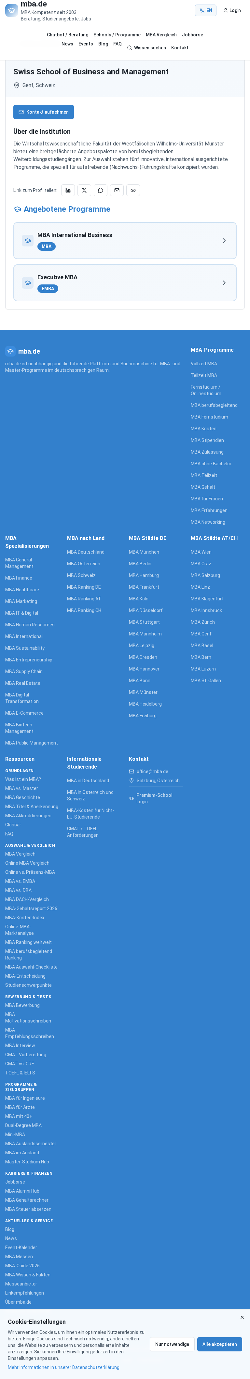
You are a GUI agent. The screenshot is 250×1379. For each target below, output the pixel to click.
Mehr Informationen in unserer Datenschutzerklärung (63, 1367)
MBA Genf (201, 633)
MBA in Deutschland (88, 780)
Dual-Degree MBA (23, 1125)
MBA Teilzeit (204, 475)
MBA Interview (20, 1045)
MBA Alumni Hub (22, 1191)
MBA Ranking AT (84, 598)
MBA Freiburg (143, 715)
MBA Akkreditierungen (28, 815)
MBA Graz (201, 563)
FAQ (117, 43)
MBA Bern (201, 657)
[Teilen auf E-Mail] (117, 190)
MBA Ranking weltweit (28, 942)
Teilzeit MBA (204, 375)
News (67, 43)
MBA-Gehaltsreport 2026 (31, 908)
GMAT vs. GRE (19, 1063)
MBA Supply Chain (24, 671)
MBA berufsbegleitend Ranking (28, 954)
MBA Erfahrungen (209, 510)
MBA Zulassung (207, 452)
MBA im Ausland (22, 1152)
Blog (103, 43)
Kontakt (179, 47)
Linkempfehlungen (24, 1293)
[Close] (242, 1317)
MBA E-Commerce (24, 713)
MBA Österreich (83, 563)
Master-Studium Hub (27, 1161)
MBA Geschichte (22, 797)
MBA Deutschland (85, 552)
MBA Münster (143, 692)
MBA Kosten (203, 428)
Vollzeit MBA (204, 363)
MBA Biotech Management (19, 728)
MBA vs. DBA (18, 890)
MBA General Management (19, 563)
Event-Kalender (21, 1247)
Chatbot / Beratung (67, 34)
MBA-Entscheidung (25, 976)
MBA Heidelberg (145, 704)
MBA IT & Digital (21, 613)
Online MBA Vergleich (27, 863)
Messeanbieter (21, 1283)
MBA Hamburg (144, 575)
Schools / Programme (117, 34)
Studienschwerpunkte (28, 985)
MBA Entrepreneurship (28, 659)
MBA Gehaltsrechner (27, 1200)
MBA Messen (19, 1256)
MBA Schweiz (81, 575)
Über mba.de (18, 1302)
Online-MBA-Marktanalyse (19, 930)
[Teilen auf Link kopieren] (133, 190)
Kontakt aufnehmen (47, 112)
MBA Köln (138, 598)
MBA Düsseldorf (146, 610)
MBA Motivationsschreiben (28, 1017)
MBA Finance (18, 578)
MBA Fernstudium (209, 417)
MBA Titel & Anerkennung (31, 806)
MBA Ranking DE (84, 587)
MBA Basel (202, 645)
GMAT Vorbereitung (25, 1054)
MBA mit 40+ (18, 1116)
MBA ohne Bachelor (211, 463)
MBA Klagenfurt (207, 598)
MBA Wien (201, 552)
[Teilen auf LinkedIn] (68, 190)
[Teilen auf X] (84, 190)
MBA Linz (200, 587)
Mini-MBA (15, 1134)
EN (209, 10)
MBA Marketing (21, 601)
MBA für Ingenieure (25, 1098)
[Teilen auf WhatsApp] (100, 190)
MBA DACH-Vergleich (27, 899)
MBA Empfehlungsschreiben (29, 1033)
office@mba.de (152, 771)
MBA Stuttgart (144, 622)
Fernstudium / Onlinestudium (206, 390)
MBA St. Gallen (206, 680)
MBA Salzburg (205, 575)
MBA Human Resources (30, 624)
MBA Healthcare (22, 589)
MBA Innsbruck (206, 610)
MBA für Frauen (207, 498)
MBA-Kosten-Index (24, 917)
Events (85, 43)
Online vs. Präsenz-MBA (30, 872)
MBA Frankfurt (144, 587)
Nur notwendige (172, 1344)
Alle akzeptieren (219, 1344)
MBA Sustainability (25, 648)
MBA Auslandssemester (30, 1143)
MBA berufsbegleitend (214, 405)
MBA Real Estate (22, 683)
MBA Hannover (144, 668)
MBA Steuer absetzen (28, 1209)
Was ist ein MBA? (23, 779)
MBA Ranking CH (84, 610)
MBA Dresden (143, 657)
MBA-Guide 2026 (22, 1265)
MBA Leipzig (141, 645)
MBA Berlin (140, 563)
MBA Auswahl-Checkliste (31, 967)
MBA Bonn (139, 680)
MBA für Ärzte (20, 1107)
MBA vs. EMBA (20, 881)
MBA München (144, 552)
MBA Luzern (203, 668)
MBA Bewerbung (22, 1005)
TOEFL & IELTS (20, 1072)
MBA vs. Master (21, 788)
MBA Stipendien (207, 440)
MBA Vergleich (161, 34)
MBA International (24, 636)
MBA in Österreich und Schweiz (90, 795)
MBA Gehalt (203, 487)
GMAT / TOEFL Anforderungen (83, 832)
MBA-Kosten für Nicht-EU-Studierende (90, 814)
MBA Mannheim (145, 633)
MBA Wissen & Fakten (27, 1274)
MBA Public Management (31, 743)
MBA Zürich (203, 622)
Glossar (13, 824)
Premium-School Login (154, 798)
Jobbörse (192, 34)
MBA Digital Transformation (22, 698)
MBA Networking (208, 522)
